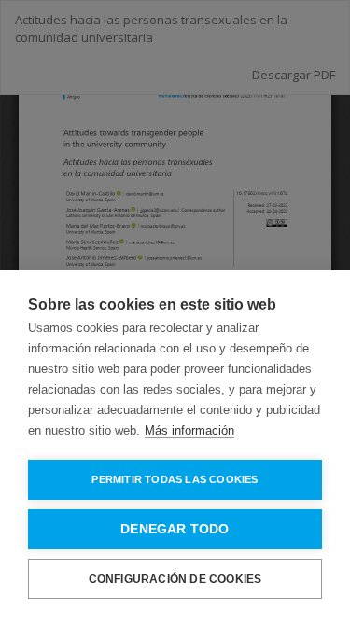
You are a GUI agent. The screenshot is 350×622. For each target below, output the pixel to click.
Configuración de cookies (175, 579)
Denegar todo (174, 529)
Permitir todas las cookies (174, 479)
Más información (189, 430)
